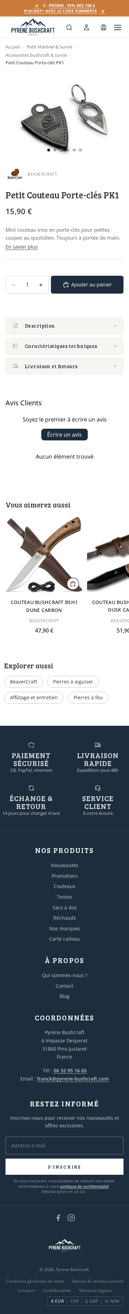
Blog (64, 996)
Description (40, 325)
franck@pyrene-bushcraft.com (73, 1078)
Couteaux (64, 886)
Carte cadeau (64, 938)
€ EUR (57, 1301)
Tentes (64, 897)
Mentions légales (95, 1290)
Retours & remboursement (97, 1281)
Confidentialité (57, 1290)
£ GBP (92, 1301)
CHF (75, 1301)
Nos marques (64, 928)
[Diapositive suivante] (115, 579)
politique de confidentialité (84, 1186)
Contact (64, 986)
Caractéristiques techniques (61, 345)
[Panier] (103, 27)
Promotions (65, 876)
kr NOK (112, 1301)
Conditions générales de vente (35, 1281)
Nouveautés (64, 865)
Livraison (26, 1290)
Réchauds (64, 918)
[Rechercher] (69, 27)
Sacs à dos (65, 907)
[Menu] (117, 27)
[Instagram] (71, 1218)
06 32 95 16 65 (70, 1070)
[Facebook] (58, 1218)
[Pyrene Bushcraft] (33, 27)
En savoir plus (22, 246)
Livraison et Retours (51, 366)
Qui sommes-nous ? (64, 975)
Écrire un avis (64, 434)
